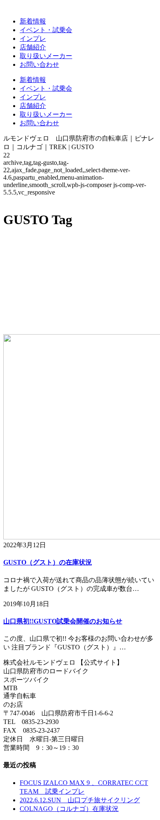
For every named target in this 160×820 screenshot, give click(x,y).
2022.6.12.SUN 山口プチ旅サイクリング (80, 800)
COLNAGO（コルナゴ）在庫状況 (69, 808)
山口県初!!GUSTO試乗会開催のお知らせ (62, 621)
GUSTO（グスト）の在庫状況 (47, 562)
